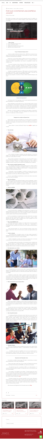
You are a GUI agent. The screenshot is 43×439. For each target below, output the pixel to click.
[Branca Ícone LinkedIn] (5, 433)
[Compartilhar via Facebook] (6, 392)
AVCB (7, 2)
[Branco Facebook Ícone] (2, 433)
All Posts (3, 2)
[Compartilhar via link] (8, 392)
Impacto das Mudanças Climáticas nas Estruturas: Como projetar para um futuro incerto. (21, 411)
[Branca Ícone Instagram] (3, 433)
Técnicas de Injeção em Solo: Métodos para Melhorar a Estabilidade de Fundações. (34, 411)
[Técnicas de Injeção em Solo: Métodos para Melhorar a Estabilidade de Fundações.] (35, 405)
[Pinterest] (6, 433)
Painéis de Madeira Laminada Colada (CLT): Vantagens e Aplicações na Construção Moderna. (7, 411)
